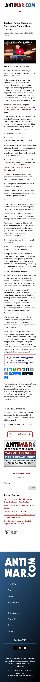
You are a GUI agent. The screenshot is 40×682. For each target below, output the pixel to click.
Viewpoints (13, 602)
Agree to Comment (20, 434)
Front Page (13, 584)
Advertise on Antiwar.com (20, 473)
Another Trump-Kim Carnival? (15, 511)
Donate (11, 631)
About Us (12, 619)
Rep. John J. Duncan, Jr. (14, 33)
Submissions (14, 613)
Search (11, 625)
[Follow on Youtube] (25, 648)
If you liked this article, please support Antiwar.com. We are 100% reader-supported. (20, 360)
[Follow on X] (20, 648)
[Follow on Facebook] (15, 648)
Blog (10, 590)
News (10, 596)
